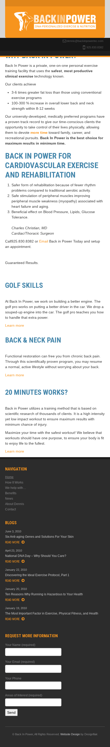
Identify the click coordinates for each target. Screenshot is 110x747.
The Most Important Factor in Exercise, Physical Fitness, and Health (51, 613)
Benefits (10, 493)
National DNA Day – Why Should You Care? (35, 556)
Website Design (70, 734)
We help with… (15, 488)
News (9, 498)
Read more (12, 542)
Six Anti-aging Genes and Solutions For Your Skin (39, 537)
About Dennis (14, 504)
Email (43, 241)
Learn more (14, 325)
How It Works (14, 482)
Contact (10, 509)
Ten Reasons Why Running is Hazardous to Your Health (44, 594)
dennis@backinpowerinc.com (85, 40)
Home (9, 477)
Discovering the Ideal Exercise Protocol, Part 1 (37, 575)
